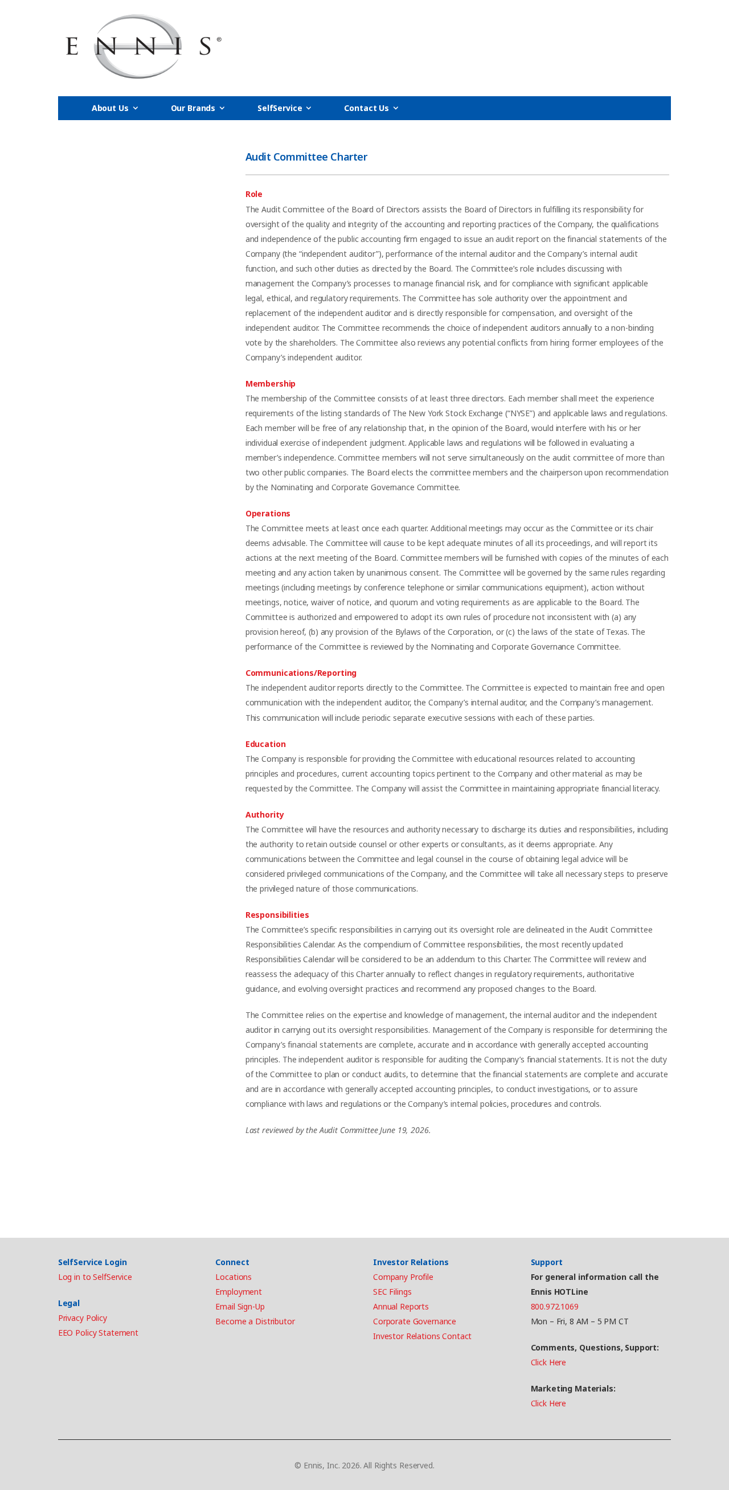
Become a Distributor (254, 1321)
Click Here (549, 1362)
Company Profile (403, 1276)
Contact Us (366, 107)
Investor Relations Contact (422, 1336)
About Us (110, 107)
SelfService (279, 107)
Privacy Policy (82, 1317)
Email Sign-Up (239, 1306)
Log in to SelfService (95, 1276)
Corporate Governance (414, 1321)
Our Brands (193, 107)
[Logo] (143, 47)
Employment (238, 1291)
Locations (233, 1276)
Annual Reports (401, 1306)
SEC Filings (392, 1291)
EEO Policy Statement (98, 1332)
